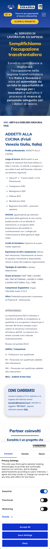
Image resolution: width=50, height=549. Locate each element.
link (26, 409)
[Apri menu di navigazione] (43, 14)
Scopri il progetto (24, 21)
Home (6, 122)
